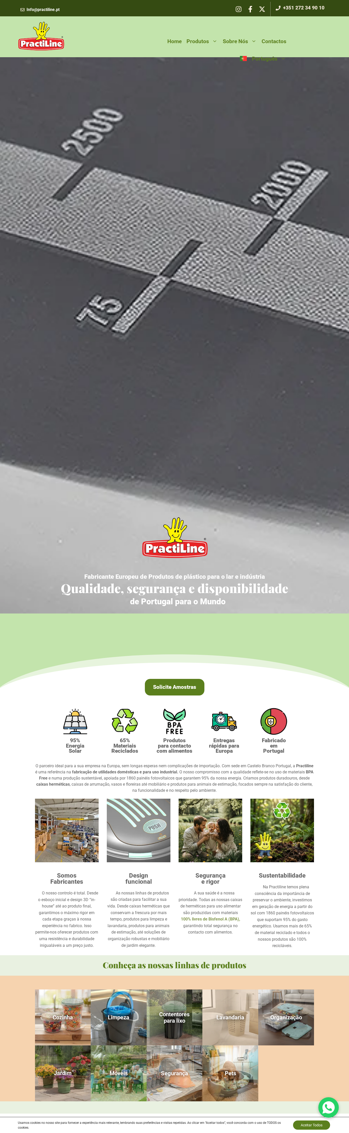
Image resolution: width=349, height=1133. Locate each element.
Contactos (274, 41)
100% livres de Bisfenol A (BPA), (210, 919)
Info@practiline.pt (43, 9)
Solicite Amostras (174, 687)
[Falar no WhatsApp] (328, 1107)
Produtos (198, 41)
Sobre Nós (235, 41)
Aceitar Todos (311, 1125)
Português (264, 58)
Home (174, 41)
